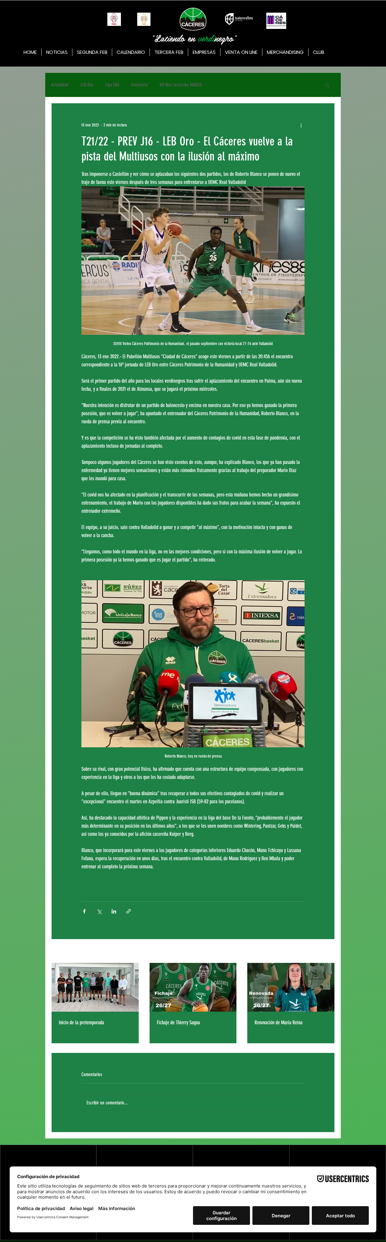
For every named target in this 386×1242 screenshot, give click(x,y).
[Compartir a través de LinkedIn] (114, 911)
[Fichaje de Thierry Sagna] (193, 987)
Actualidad (59, 85)
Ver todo (329, 951)
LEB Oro (87, 85)
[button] (327, 84)
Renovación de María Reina (278, 1022)
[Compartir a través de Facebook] (84, 911)
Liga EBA (112, 85)
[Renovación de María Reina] (290, 987)
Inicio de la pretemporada (81, 1022)
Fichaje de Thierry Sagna (178, 1022)
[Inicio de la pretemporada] (95, 987)
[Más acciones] (301, 125)
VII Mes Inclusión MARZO (180, 85)
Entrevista (139, 85)
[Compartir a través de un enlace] (128, 911)
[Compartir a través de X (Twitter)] (99, 911)
